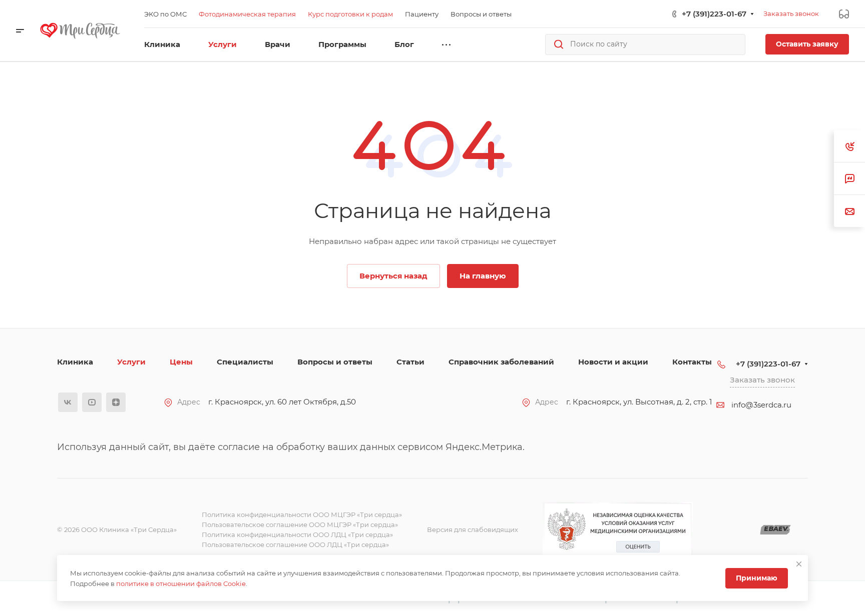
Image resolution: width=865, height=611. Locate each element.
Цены (181, 361)
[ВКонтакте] (68, 402)
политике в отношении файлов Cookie (181, 584)
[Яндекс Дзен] (116, 402)
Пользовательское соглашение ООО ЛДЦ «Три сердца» (295, 544)
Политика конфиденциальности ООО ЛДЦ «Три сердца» (297, 534)
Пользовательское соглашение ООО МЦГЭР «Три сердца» (300, 524)
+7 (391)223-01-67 (714, 13)
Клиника (75, 361)
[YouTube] (92, 402)
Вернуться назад (393, 275)
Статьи (410, 361)
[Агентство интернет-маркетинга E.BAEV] (775, 529)
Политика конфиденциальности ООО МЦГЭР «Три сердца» (302, 514)
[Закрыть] (799, 564)
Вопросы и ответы (334, 361)
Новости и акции (613, 361)
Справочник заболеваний (501, 361)
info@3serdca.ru (761, 405)
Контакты (692, 361)
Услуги (131, 361)
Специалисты (245, 361)
